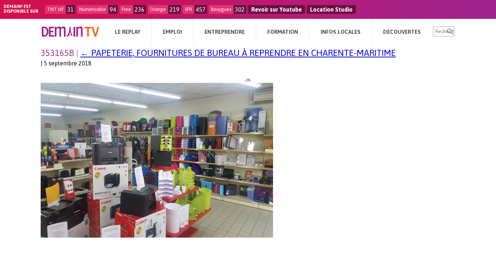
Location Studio (331, 9)
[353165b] (157, 235)
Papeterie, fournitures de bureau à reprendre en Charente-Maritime (238, 53)
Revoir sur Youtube (276, 9)
